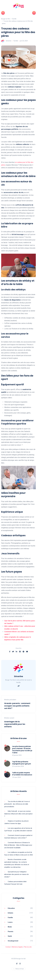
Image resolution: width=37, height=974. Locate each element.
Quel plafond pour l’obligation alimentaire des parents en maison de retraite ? (16, 874)
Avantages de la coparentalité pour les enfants (14, 724)
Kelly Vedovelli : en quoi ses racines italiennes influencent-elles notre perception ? (18, 813)
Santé (10, 936)
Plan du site (28, 947)
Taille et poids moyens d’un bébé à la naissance (22, 774)
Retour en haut (19, 969)
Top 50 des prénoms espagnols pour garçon (21, 763)
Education (11, 908)
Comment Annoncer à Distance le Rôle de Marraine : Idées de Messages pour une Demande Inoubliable (18, 845)
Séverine (8, 41)
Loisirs (10, 922)
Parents (10, 931)
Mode (10, 927)
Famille (16, 41)
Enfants (10, 913)
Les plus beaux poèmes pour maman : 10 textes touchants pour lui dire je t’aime (22, 749)
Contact (8, 947)
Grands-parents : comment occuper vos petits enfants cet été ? (17, 706)
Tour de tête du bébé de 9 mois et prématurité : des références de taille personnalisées (17, 804)
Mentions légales (17, 947)
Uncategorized (13, 941)
